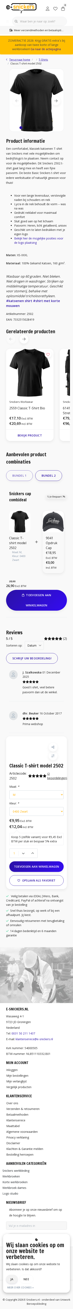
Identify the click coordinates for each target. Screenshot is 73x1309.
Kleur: (14, 803)
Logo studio (10, 1193)
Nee (26, 1279)
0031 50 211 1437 (23, 1033)
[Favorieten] (55, 8)
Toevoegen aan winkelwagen (36, 866)
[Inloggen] (48, 8)
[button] (20, 127)
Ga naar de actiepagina (46, 49)
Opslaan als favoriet (39, 880)
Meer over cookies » (20, 1287)
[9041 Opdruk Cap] (53, 521)
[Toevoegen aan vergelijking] (53, 756)
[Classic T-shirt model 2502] (36, 100)
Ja (11, 1279)
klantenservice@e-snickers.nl (34, 1039)
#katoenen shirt (19, 301)
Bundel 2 (49, 475)
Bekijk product (30, 435)
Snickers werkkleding (15, 1171)
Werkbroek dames (14, 1188)
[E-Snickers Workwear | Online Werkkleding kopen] (21, 8)
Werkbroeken (11, 1176)
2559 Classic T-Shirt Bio (27, 408)
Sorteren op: (14, 645)
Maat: (14, 787)
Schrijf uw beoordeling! (32, 658)
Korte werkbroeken (15, 1182)
